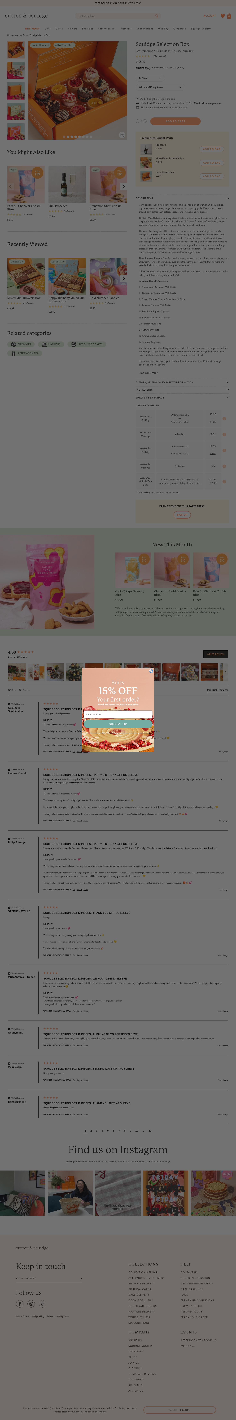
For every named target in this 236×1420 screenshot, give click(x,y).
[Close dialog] (151, 671)
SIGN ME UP (118, 724)
